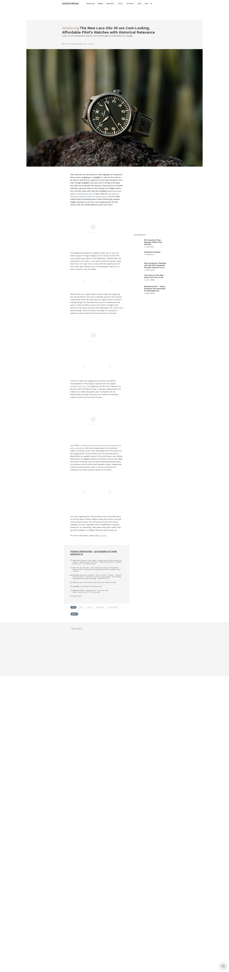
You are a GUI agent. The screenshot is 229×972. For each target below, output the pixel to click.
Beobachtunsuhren (78, 386)
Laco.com (102, 536)
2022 (81, 607)
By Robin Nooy (78, 44)
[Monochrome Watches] (70, 3)
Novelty (89, 607)
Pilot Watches (100, 607)
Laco (73, 607)
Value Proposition (113, 607)
